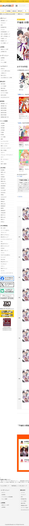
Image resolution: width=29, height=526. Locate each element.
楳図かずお (3, 181)
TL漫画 (2, 132)
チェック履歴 (3, 62)
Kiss (2, 241)
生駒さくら (21, 94)
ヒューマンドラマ (4, 141)
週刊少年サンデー (4, 261)
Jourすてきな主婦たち (5, 255)
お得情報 (3, 507)
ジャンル (2, 29)
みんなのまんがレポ (5, 97)
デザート (2, 266)
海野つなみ (3, 179)
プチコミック (3, 232)
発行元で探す (3, 95)
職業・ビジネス (4, 145)
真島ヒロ (2, 219)
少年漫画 (2, 130)
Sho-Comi (3, 259)
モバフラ (2, 270)
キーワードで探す (4, 92)
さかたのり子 (3, 197)
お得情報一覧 (3, 51)
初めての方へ (3, 75)
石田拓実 (2, 176)
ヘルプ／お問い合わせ (5, 70)
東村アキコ (3, 215)
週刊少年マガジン (4, 243)
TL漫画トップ (3, 38)
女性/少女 (14, 11)
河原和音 (2, 188)
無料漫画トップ (4, 20)
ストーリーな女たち (5, 230)
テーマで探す (3, 86)
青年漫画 (2, 127)
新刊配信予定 (3, 27)
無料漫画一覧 (3, 105)
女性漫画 (2, 123)
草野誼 (2, 194)
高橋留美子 (3, 210)
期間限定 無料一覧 (4, 117)
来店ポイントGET (4, 49)
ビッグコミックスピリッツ (6, 239)
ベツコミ (2, 252)
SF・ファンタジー (4, 159)
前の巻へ (20, 196)
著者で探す (3, 88)
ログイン (2, 60)
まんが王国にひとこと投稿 (6, 77)
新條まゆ (2, 201)
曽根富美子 (3, 206)
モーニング (3, 257)
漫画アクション (4, 268)
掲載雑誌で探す (4, 90)
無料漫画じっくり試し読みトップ (19, 485)
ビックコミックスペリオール (7, 272)
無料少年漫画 (3, 114)
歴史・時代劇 (3, 150)
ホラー (2, 157)
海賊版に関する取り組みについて (7, 308)
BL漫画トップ (4, 40)
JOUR (19, 123)
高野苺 (2, 208)
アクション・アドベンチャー (7, 154)
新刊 (2, 25)
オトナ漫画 (3, 136)
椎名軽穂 (2, 199)
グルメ (2, 161)
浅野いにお (3, 172)
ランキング (3, 22)
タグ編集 (20, 176)
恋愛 (2, 139)
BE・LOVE (3, 228)
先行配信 (8, 11)
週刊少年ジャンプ (4, 237)
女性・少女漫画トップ (5, 34)
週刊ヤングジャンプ (5, 246)
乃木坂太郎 (3, 212)
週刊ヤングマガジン (5, 234)
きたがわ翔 (3, 190)
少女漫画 (2, 125)
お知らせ (2, 68)
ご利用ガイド (3, 73)
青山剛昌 (2, 170)
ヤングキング (3, 264)
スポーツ (2, 152)
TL (25, 11)
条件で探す (3, 83)
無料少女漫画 (3, 110)
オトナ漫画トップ (4, 43)
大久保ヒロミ (3, 183)
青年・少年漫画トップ (5, 36)
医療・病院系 (3, 163)
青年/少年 (20, 11)
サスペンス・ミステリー (6, 148)
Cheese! (2, 248)
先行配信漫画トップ (5, 31)
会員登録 (2, 57)
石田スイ (2, 174)
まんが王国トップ (5, 485)
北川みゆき (3, 192)
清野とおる (3, 203)
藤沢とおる (3, 217)
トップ (2, 11)
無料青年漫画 (3, 112)
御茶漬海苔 (3, 185)
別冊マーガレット (4, 250)
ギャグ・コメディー (5, 143)
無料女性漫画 (3, 108)
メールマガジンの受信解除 (7, 496)
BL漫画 (2, 134)
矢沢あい (2, 221)
